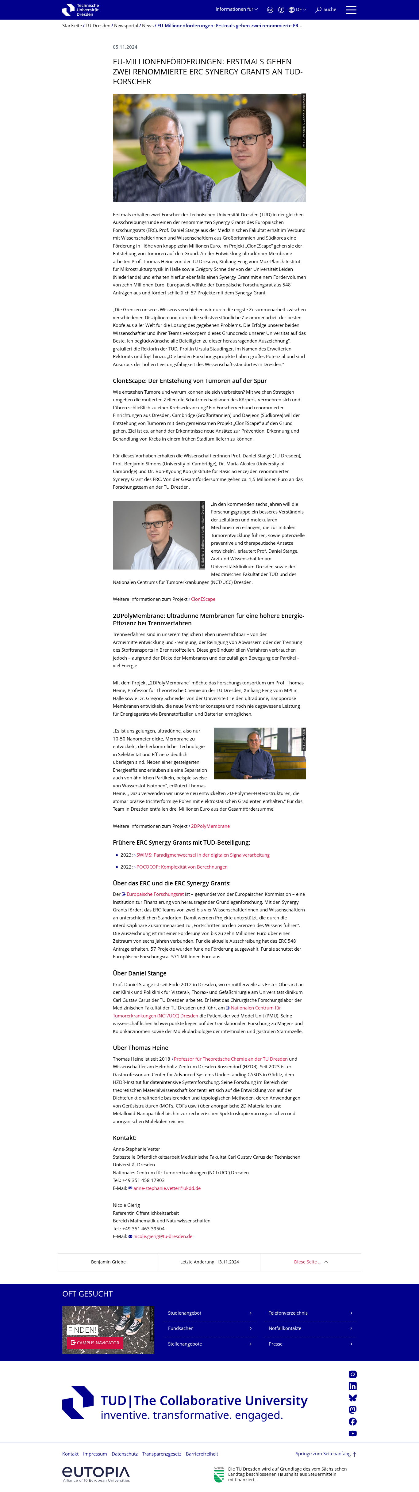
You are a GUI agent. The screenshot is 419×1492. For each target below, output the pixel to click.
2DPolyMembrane (210, 826)
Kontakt (70, 1454)
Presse (276, 1344)
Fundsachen (181, 1329)
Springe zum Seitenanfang (323, 1454)
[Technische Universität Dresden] (80, 10)
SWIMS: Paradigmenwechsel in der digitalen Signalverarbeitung (203, 855)
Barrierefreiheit (202, 1454)
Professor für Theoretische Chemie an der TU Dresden (231, 1059)
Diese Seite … (307, 1262)
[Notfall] (270, 10)
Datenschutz (125, 1454)
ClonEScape (203, 599)
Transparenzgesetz (161, 1454)
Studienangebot (184, 1313)
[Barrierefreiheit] (281, 10)
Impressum (95, 1454)
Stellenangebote (185, 1344)
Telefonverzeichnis (288, 1313)
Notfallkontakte (285, 1329)
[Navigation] (351, 10)
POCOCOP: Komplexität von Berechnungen (182, 867)
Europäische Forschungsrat (155, 894)
